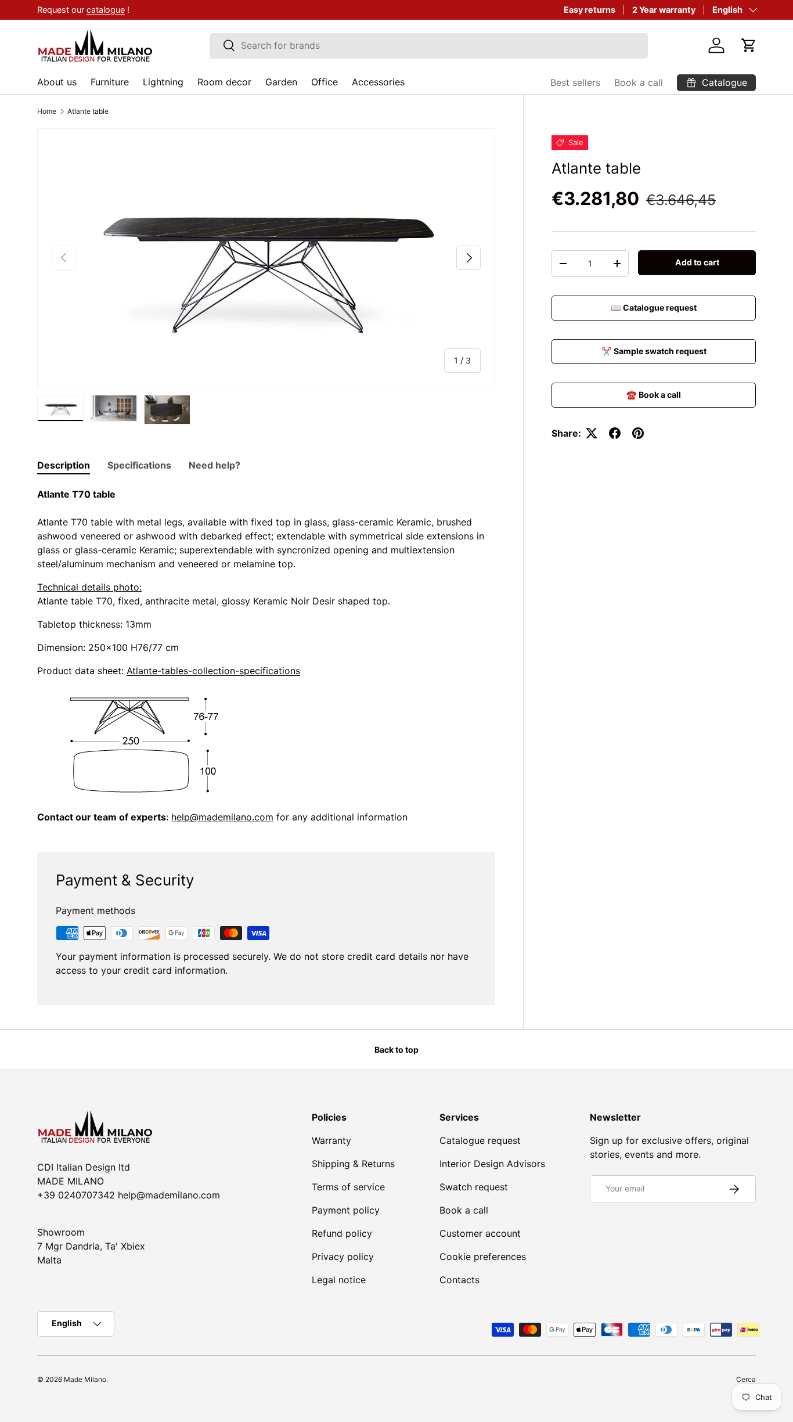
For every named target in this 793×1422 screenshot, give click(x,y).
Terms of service (348, 1187)
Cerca (746, 1379)
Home (46, 111)
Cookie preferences (482, 1256)
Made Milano (85, 1379)
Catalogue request (480, 1140)
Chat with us (49, 10)
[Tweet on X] (591, 433)
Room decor (224, 82)
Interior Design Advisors (492, 1163)
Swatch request (473, 1187)
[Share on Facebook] (614, 433)
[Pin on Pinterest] (638, 433)
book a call (107, 10)
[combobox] (429, 45)
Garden (281, 82)
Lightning (163, 82)
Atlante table (88, 111)
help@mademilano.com (222, 817)
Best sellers (575, 82)
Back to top (396, 1049)
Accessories (378, 82)
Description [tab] (63, 465)
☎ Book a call (653, 394)
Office (324, 82)
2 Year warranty (663, 10)
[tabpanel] (266, 655)
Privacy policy (343, 1256)
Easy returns (589, 10)
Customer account (480, 1233)
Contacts (459, 1280)
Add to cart (697, 262)
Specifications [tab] (139, 465)
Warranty (331, 1140)
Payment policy (346, 1210)
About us (57, 82)
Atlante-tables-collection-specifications (213, 670)
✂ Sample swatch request (654, 351)
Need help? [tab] (214, 465)
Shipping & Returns (353, 1163)
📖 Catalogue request (654, 307)
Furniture (110, 82)
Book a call (638, 82)
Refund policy (342, 1233)
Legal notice (339, 1280)
